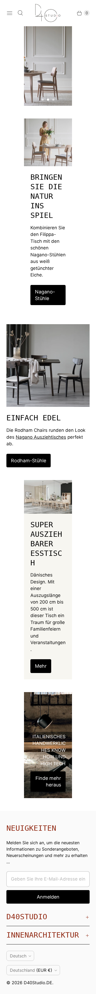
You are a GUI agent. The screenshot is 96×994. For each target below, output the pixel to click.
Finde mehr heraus (48, 781)
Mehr (41, 666)
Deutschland (31, 970)
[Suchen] (20, 13)
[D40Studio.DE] (48, 13)
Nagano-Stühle (45, 295)
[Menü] (9, 13)
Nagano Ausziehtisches (41, 437)
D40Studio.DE (38, 982)
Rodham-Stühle (28, 460)
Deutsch (18, 955)
